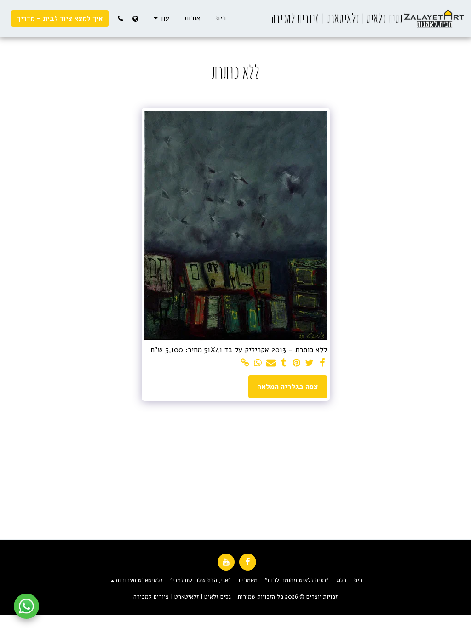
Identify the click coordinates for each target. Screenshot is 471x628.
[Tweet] (309, 363)
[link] (245, 363)
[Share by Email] (271, 363)
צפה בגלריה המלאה (287, 387)
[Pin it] (296, 363)
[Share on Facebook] (322, 363)
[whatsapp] (258, 363)
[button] (120, 18)
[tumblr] (283, 363)
